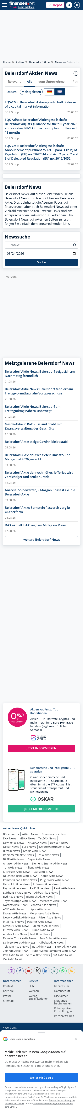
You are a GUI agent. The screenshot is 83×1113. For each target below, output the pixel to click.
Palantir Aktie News (39, 921)
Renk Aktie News (64, 888)
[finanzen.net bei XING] (54, 971)
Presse (7, 996)
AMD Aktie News (13, 909)
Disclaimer (61, 996)
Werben (34, 991)
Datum (12, 92)
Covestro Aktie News (16, 926)
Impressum (61, 986)
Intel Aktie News (13, 921)
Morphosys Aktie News (44, 913)
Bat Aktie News (42, 946)
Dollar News (11, 846)
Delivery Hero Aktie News (19, 942)
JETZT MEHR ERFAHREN (41, 809)
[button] (55, 5)
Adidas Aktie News (15, 934)
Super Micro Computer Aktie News (54, 951)
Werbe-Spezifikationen (38, 997)
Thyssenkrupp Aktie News (19, 901)
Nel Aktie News (40, 934)
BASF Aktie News (14, 859)
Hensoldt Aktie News (16, 884)
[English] (60, 91)
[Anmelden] (77, 5)
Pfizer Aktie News (50, 917)
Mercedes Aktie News (54, 901)
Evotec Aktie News (14, 913)
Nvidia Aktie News (35, 851)
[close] (75, 1039)
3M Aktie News (62, 955)
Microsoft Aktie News (16, 872)
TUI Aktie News (12, 867)
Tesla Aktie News (48, 855)
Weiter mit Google (41, 1077)
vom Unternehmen (52, 81)
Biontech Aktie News (39, 896)
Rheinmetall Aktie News (18, 855)
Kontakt (8, 986)
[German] (49, 91)
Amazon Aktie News (16, 863)
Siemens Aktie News (46, 926)
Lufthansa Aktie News (17, 892)
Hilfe (32, 986)
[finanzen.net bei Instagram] (11, 971)
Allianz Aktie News (37, 867)
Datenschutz (62, 991)
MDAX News (27, 838)
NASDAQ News (37, 842)
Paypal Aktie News (15, 888)
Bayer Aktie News (39, 859)
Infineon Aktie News (46, 884)
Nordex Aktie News (15, 905)
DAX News (9, 838)
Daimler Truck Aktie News (19, 938)
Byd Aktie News (13, 896)
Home (7, 62)
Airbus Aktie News (46, 892)
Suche (41, 262)
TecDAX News (47, 838)
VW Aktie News (12, 959)
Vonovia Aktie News (43, 905)
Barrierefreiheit (64, 1016)
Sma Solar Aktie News (54, 938)
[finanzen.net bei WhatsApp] (63, 971)
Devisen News (59, 842)
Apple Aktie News (52, 876)
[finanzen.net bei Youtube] (28, 971)
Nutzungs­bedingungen (63, 1002)
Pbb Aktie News (13, 955)
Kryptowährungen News (54, 846)
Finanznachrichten (54, 834)
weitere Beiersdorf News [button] (41, 540)
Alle (29, 81)
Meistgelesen (31, 92)
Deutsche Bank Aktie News (20, 876)
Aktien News (30, 834)
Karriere (8, 991)
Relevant (14, 81)
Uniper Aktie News (40, 909)
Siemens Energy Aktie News (50, 863)
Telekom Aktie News (16, 946)
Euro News (29, 846)
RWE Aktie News (40, 888)
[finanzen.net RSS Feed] (71, 971)
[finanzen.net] (22, 3)
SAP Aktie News (43, 872)
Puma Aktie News (43, 930)
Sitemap (8, 1001)
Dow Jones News (13, 842)
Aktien (20, 62)
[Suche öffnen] (69, 5)
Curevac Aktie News (16, 930)
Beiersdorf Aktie (39, 62)
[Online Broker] (22, 7)
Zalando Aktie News (16, 951)
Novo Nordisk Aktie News (19, 917)
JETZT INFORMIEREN (41, 748)
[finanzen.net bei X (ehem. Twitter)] (37, 971)
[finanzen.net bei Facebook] (20, 971)
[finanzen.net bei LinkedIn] (45, 971)
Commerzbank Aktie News (20, 880)
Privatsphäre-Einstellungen (63, 1010)
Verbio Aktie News (38, 955)
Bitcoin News (11, 851)
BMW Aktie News (66, 946)
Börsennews (11, 834)
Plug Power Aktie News (54, 880)
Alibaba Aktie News (51, 942)
